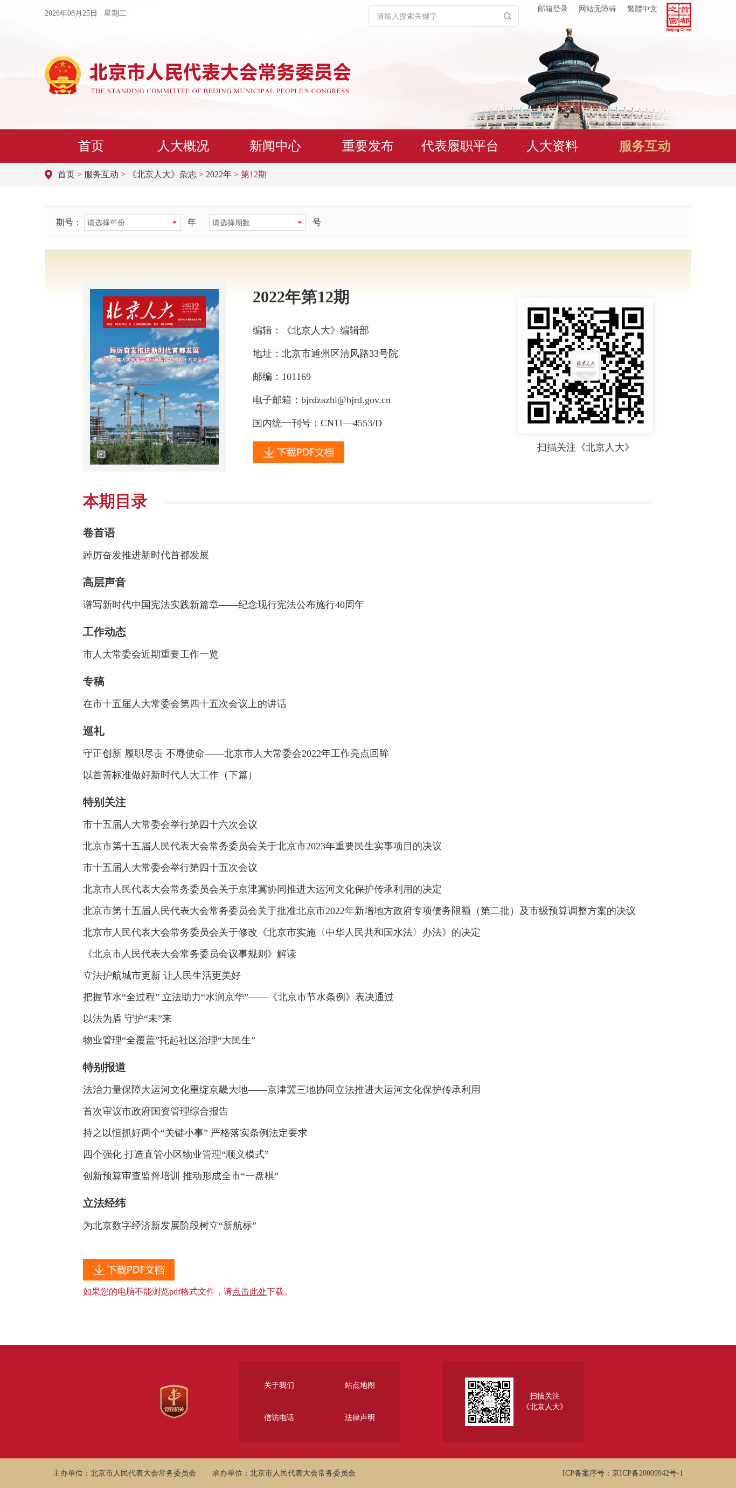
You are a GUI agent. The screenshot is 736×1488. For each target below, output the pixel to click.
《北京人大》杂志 (162, 174)
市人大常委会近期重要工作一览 (151, 654)
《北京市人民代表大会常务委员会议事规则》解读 (189, 954)
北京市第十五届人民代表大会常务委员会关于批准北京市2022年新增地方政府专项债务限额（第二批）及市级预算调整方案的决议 (359, 910)
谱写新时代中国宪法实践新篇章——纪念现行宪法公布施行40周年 (223, 604)
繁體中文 (642, 9)
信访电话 (279, 1418)
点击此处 (249, 1291)
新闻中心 (275, 146)
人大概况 (183, 146)
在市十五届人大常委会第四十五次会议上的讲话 (185, 703)
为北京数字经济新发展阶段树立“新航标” (169, 1225)
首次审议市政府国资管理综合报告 (155, 1111)
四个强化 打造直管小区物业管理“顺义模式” (176, 1154)
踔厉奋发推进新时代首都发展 (146, 555)
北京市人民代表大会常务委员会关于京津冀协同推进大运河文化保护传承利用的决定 (262, 889)
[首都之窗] (678, 17)
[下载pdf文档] (298, 459)
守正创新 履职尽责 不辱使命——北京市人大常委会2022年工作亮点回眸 (236, 753)
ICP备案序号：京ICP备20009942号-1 (623, 1473)
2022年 (219, 174)
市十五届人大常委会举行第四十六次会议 (170, 824)
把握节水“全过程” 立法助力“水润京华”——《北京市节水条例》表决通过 (238, 997)
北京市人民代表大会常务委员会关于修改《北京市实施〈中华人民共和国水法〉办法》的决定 (282, 932)
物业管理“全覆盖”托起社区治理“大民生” (169, 1040)
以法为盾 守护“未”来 (127, 1018)
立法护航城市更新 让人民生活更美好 (162, 975)
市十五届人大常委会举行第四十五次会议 (170, 867)
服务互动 (645, 146)
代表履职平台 (460, 146)
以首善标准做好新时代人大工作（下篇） (170, 775)
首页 (91, 146)
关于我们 (279, 1385)
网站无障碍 (597, 9)
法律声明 (360, 1418)
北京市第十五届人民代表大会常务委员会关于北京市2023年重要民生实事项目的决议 (262, 846)
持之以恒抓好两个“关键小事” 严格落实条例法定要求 (195, 1132)
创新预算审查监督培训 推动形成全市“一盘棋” (181, 1176)
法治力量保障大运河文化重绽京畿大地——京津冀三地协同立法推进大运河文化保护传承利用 (282, 1089)
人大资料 (552, 146)
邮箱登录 (553, 9)
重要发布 (368, 146)
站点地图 (360, 1385)
